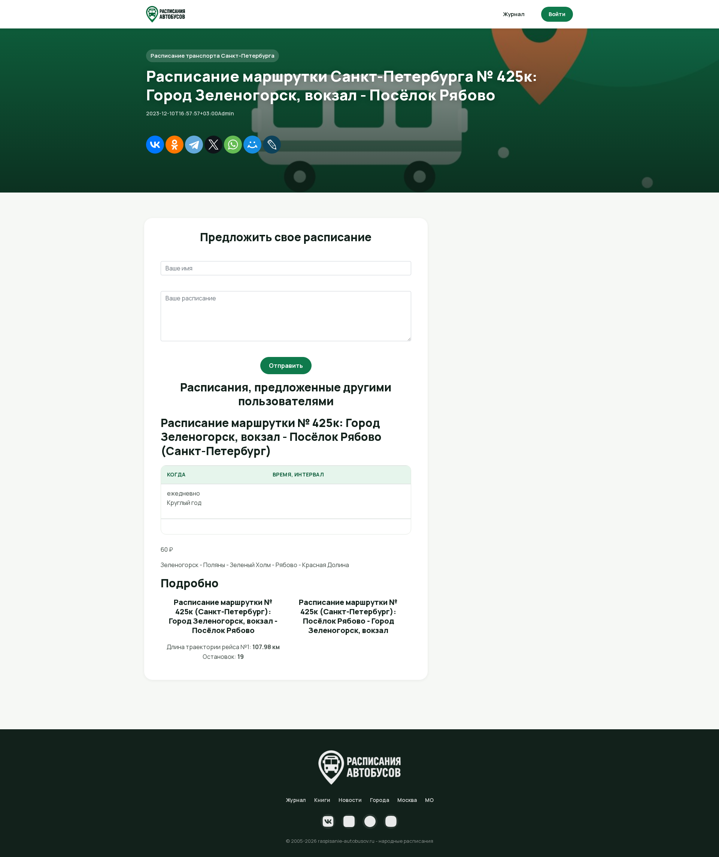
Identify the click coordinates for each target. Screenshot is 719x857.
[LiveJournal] (272, 145)
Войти (557, 14)
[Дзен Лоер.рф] (390, 821)
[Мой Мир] (252, 145)
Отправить (286, 365)
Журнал (514, 14)
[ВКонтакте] (155, 145)
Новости (350, 799)
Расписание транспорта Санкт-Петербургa (212, 56)
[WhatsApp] (233, 145)
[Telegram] (194, 145)
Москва (407, 799)
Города (379, 799)
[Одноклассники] (174, 145)
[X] (213, 145)
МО (429, 799)
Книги (322, 799)
